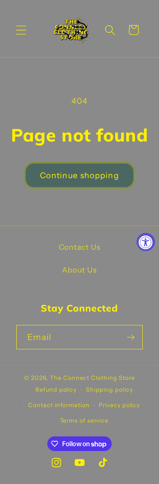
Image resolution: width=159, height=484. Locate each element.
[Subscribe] (130, 337)
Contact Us (80, 247)
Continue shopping (79, 175)
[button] (21, 29)
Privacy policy (119, 405)
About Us (79, 270)
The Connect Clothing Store (92, 378)
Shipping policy (109, 389)
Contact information (58, 405)
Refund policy (56, 389)
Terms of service (84, 420)
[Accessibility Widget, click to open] (146, 242)
